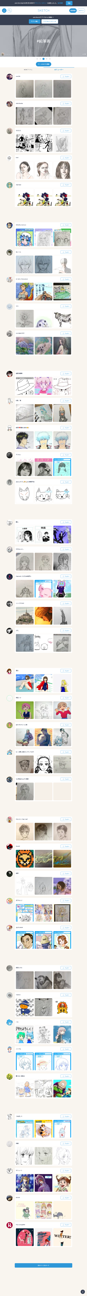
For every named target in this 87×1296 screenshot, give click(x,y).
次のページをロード (43, 1265)
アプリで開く (35, 21)
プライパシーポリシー (41, 3)
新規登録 (73, 10)
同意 (69, 3)
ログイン (81, 10)
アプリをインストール (49, 21)
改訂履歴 (60, 3)
